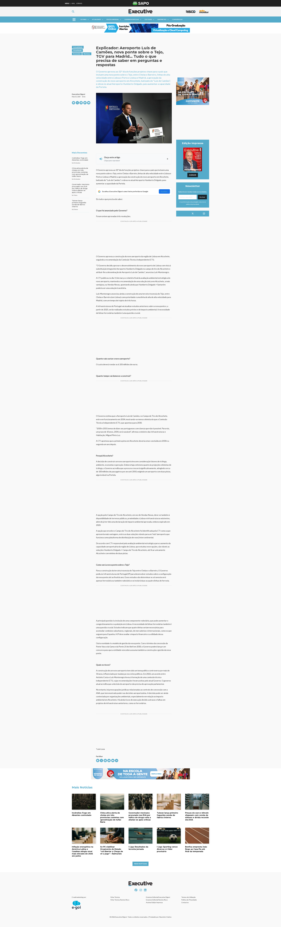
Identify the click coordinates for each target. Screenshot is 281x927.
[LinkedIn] (81, 102)
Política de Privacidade (189, 900)
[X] (77, 102)
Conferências (177, 19)
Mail (73, 3)
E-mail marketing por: (79, 897)
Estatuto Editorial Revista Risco (157, 900)
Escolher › (164, 191)
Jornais (79, 3)
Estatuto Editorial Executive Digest (158, 897)
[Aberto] (74, 19)
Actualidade (77, 47)
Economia (76, 54)
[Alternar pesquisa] (73, 11)
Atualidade (96, 19)
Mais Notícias (140, 864)
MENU (67, 3)
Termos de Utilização (188, 897)
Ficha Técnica (115, 897)
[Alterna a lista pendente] (88, 19)
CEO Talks (148, 19)
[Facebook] (73, 102)
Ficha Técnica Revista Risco (120, 900)
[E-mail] (88, 102)
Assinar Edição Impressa (154, 902)
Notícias (87, 54)
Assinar (192, 175)
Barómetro (162, 19)
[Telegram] (116, 760)
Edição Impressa (112, 19)
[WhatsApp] (85, 102)
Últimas (83, 19)
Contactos (185, 902)
